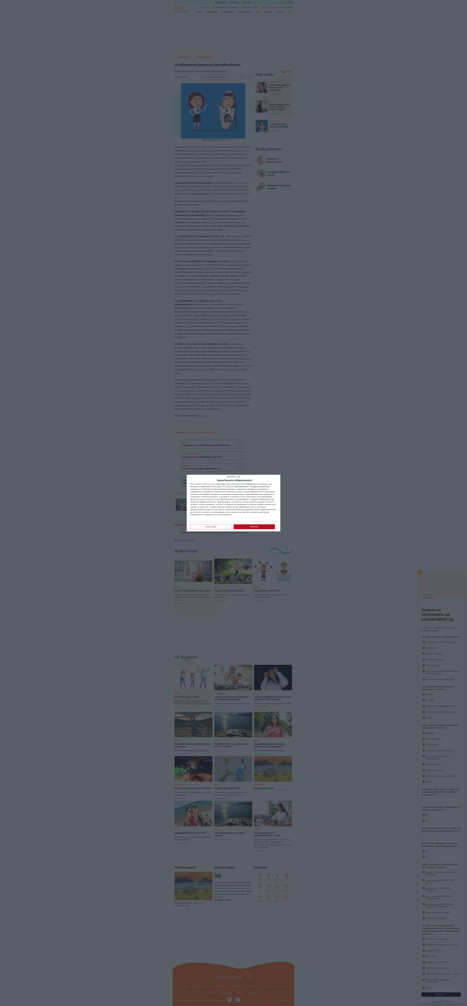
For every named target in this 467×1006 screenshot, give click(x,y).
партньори (210, 484)
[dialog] (233, 503)
